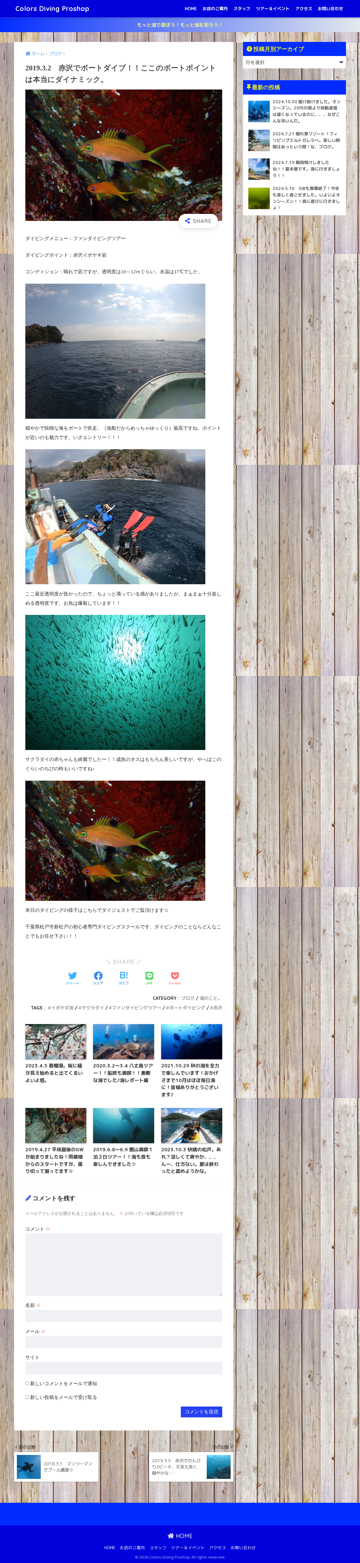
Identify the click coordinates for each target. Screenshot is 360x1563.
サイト (32, 1357)
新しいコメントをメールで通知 (63, 1383)
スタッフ (241, 9)
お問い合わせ (330, 9)
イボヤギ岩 (62, 1008)
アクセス (303, 9)
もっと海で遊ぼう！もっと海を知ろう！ (180, 25)
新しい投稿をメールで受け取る (63, 1397)
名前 (33, 1305)
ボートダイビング (187, 1008)
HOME (191, 9)
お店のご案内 (215, 9)
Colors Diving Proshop (52, 9)
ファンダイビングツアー (136, 1008)
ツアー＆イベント (273, 9)
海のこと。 (211, 998)
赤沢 (217, 1008)
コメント (37, 1229)
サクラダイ (93, 1008)
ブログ (188, 998)
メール (35, 1331)
